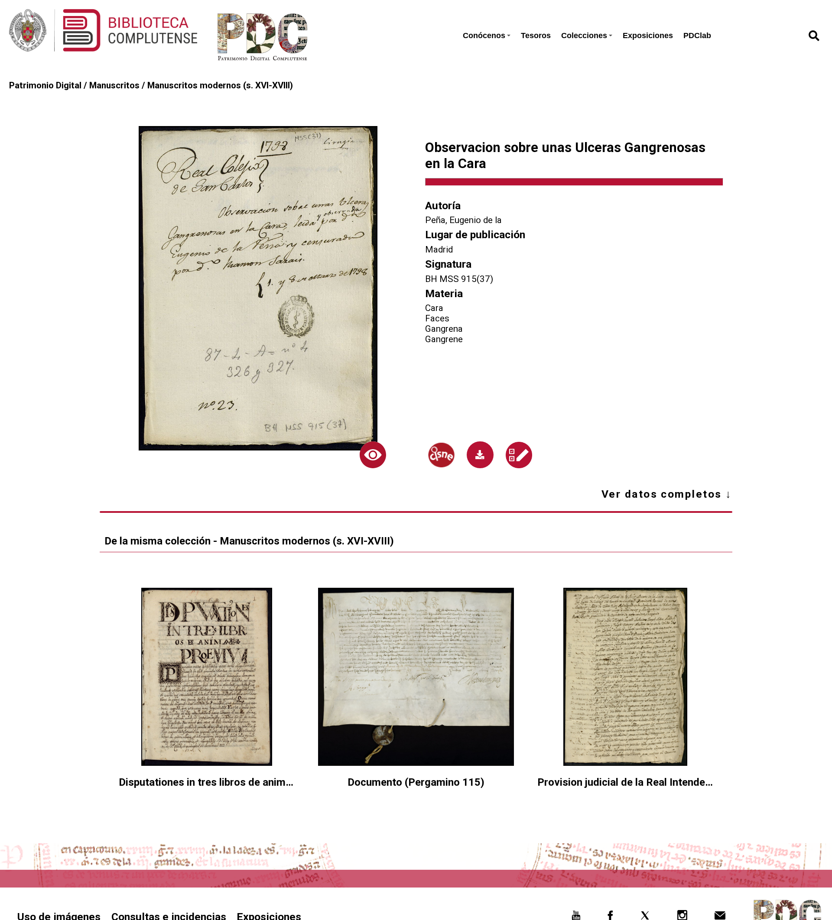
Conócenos (484, 35)
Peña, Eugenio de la (463, 220)
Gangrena (444, 329)
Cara (434, 308)
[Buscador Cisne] (441, 455)
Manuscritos (114, 85)
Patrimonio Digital (45, 85)
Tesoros (536, 35)
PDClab (697, 35)
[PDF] (480, 454)
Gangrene (444, 339)
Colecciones (584, 35)
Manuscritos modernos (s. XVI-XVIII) (220, 85)
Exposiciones (648, 35)
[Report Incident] (518, 455)
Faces (437, 318)
